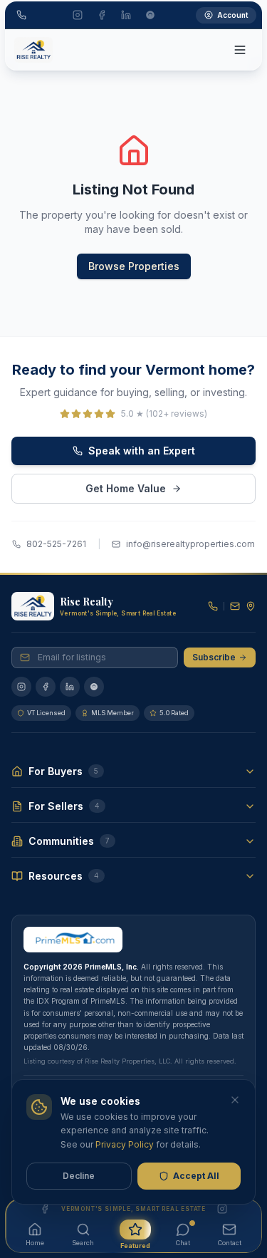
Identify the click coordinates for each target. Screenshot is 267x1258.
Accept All (196, 1175)
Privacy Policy (124, 1144)
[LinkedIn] (70, 687)
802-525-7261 (56, 544)
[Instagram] (21, 687)
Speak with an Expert (141, 451)
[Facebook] (46, 687)
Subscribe (214, 657)
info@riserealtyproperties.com (190, 544)
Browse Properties (133, 266)
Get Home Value (125, 488)
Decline (79, 1175)
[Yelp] (94, 687)
